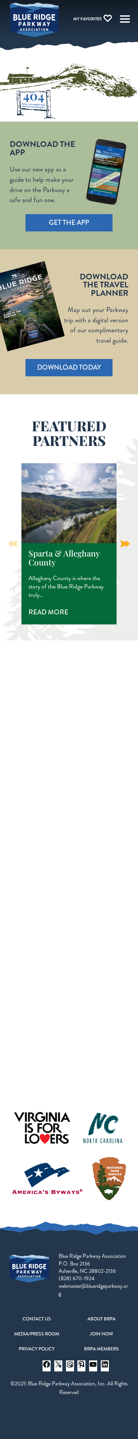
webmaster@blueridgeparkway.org (93, 1289)
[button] (125, 544)
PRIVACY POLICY (37, 1348)
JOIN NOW (101, 1333)
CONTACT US (36, 1318)
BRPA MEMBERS (101, 1348)
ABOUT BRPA (101, 1318)
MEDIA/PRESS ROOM (36, 1333)
